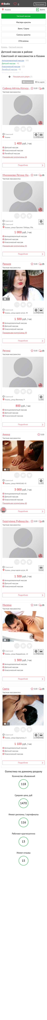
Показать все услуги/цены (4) (15, 157)
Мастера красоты (23, 22)
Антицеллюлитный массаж (13, 60)
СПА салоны (23, 41)
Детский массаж (8, 63)
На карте (40, 82)
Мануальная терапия (10, 72)
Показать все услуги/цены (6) (15, 503)
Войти (42, 9)
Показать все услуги (22, 76)
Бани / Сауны (23, 28)
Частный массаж (23, 16)
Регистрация (39, 4)
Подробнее (23, 165)
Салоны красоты (23, 35)
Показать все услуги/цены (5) (15, 246)
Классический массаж (11, 66)
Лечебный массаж (9, 69)
